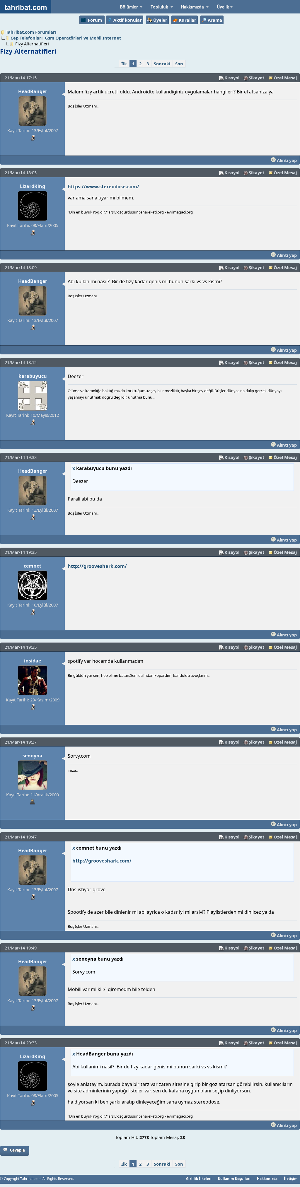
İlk (124, 63)
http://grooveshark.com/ (97, 566)
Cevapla (17, 1150)
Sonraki (162, 63)
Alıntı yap (286, 160)
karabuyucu (32, 376)
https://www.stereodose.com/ (103, 186)
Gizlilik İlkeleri (199, 1178)
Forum (95, 20)
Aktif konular (127, 20)
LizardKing (32, 186)
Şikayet (256, 78)
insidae (32, 660)
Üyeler (160, 20)
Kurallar (187, 20)
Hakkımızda (267, 1178)
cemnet (32, 566)
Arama (215, 20)
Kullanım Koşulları (234, 1178)
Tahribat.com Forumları (31, 32)
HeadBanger (32, 91)
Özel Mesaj (285, 78)
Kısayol (231, 78)
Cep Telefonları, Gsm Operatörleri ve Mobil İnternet (66, 38)
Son (179, 63)
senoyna (32, 755)
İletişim (291, 1178)
